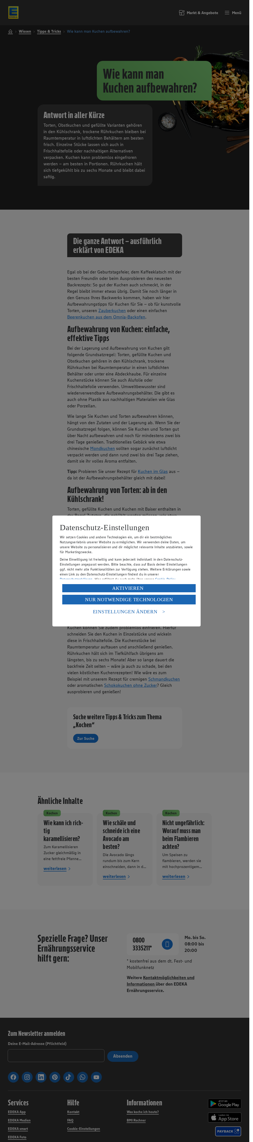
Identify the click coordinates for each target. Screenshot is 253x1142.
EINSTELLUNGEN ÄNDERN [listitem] (125, 611)
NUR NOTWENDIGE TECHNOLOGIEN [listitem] (129, 599)
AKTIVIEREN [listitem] (128, 588)
